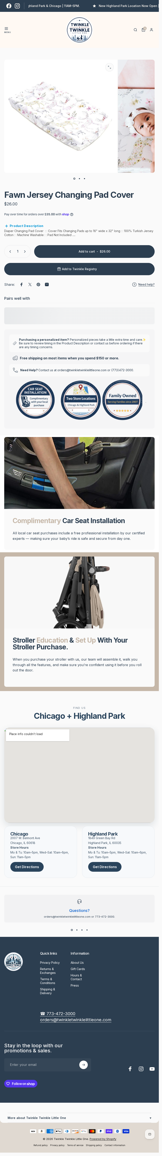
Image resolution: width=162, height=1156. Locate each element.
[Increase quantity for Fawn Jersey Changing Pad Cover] (26, 251)
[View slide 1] (71, 930)
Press (75, 985)
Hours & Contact (76, 977)
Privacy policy (57, 1145)
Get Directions (27, 867)
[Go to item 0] (74, 178)
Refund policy (41, 1145)
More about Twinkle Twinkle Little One (79, 1118)
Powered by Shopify (103, 1139)
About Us (77, 962)
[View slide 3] (82, 930)
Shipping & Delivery (47, 991)
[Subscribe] (83, 1065)
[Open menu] (6, 28)
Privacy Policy (50, 962)
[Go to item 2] (79, 178)
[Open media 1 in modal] (109, 67)
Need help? (146, 284)
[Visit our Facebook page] (8, 5)
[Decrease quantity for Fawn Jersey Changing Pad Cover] (9, 251)
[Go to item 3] (84, 178)
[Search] (135, 30)
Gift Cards (78, 969)
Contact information (114, 1145)
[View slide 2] (77, 930)
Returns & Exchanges (48, 971)
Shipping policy (94, 1145)
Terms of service (75, 1145)
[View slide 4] (87, 930)
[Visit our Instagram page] (17, 5)
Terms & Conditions (47, 981)
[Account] (151, 30)
